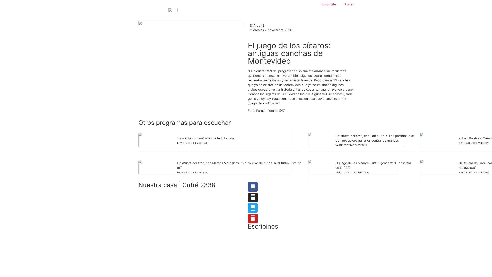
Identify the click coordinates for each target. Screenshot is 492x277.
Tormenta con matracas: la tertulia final (205, 138)
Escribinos (263, 226)
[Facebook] (253, 187)
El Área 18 (257, 25)
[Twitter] (253, 208)
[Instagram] (253, 197)
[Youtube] (253, 218)
